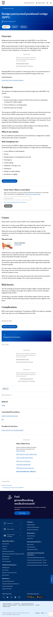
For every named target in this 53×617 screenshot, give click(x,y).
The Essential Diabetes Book (23, 464)
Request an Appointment (9, 21)
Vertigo (3, 405)
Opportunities (23, 66)
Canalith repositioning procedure (10, 416)
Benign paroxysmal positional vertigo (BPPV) (13, 487)
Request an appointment (9, 181)
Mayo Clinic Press (20, 451)
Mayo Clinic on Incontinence (23, 461)
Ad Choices (30, 66)
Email (5, 201)
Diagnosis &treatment (15, 26)
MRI (3, 419)
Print (6, 389)
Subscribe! (8, 206)
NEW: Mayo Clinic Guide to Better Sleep (26, 454)
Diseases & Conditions (8, 8)
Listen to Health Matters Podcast (24, 457)
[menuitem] (6, 27)
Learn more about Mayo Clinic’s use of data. (15, 202)
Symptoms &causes (6, 26)
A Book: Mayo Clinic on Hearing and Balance (12, 80)
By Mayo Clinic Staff (7, 320)
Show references (6, 395)
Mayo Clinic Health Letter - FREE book (26, 471)
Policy (17, 66)
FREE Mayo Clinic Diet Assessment (25, 468)
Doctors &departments (24, 26)
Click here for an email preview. (32, 194)
